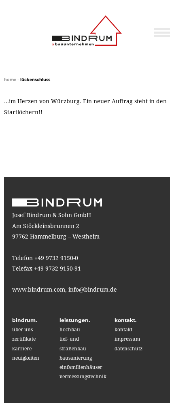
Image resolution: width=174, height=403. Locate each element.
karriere (22, 348)
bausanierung (75, 357)
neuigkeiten (25, 357)
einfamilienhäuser (80, 367)
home (10, 79)
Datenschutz (128, 348)
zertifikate (24, 338)
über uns (22, 329)
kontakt (123, 329)
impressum (127, 338)
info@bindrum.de (92, 289)
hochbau (69, 329)
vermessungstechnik (82, 376)
